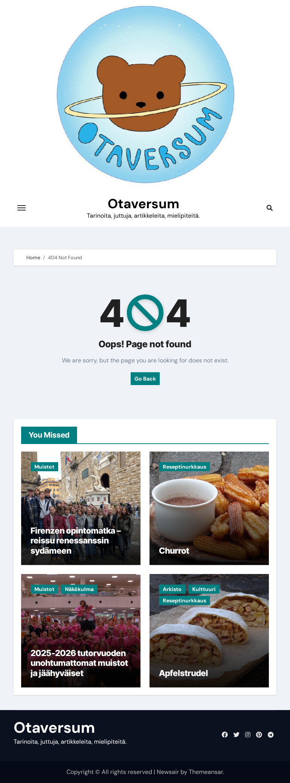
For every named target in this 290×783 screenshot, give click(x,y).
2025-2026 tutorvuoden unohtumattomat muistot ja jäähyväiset (79, 663)
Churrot (174, 551)
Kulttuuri (204, 589)
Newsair (168, 772)
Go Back (145, 378)
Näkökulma (79, 589)
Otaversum (143, 203)
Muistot (44, 466)
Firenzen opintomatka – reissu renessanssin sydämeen (76, 541)
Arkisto (172, 589)
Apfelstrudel (183, 673)
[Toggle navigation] (21, 207)
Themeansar (206, 772)
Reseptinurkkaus (184, 466)
